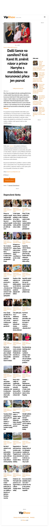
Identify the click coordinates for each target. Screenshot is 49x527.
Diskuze (7, 175)
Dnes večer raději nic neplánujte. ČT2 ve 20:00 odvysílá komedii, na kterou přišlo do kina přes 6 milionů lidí (17, 387)
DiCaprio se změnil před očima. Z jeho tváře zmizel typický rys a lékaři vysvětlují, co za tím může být (17, 252)
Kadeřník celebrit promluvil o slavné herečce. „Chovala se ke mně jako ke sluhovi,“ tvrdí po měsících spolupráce (8, 287)
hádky (14, 88)
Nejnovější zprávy (12, 47)
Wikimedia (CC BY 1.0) (11, 24)
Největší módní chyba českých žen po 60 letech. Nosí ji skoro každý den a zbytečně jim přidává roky (26, 285)
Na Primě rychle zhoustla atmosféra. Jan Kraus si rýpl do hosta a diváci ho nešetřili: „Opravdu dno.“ (26, 320)
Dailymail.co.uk (16, 171)
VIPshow (24, 520)
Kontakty (32, 517)
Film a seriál (25, 208)
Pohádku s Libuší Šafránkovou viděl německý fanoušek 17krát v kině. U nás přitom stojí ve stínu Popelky (26, 387)
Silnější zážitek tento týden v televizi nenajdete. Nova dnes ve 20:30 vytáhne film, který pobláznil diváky (26, 421)
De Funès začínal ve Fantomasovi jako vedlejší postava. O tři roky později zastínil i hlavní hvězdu (8, 353)
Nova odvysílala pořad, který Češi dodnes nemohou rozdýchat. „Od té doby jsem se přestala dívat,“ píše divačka (8, 388)
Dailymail (6, 108)
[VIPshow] (9, 18)
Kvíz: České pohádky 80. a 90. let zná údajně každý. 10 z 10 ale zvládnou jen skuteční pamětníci (8, 319)
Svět (23, 211)
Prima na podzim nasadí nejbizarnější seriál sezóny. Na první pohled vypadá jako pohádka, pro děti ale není (8, 221)
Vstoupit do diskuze (9, 180)
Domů (5, 47)
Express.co (9, 171)
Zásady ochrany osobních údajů (21, 517)
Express (11, 146)
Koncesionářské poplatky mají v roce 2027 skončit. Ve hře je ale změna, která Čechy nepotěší (26, 484)
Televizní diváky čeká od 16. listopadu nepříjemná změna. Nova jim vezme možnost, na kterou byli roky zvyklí (26, 454)
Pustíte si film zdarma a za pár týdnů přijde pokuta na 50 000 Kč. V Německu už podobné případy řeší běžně (17, 286)
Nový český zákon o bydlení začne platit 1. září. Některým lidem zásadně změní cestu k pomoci (17, 419)
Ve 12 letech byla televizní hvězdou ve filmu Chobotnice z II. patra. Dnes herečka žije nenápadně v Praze (7, 253)
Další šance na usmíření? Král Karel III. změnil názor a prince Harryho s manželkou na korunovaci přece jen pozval (17, 65)
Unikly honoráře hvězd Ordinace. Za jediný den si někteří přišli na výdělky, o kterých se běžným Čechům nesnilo (7, 488)
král (22, 88)
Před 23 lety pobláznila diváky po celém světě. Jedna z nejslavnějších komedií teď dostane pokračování (26, 221)
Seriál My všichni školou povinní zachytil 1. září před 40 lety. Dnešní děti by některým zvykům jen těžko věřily (26, 253)
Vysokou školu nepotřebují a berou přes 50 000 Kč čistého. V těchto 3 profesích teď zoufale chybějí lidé (8, 421)
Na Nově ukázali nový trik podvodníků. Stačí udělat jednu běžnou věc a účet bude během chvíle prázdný (8, 454)
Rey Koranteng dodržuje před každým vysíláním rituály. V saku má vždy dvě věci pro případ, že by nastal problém (26, 354)
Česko (5, 208)
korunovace (18, 88)
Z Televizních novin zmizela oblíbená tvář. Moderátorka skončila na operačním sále (17, 353)
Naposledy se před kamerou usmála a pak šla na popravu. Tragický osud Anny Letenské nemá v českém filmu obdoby (17, 454)
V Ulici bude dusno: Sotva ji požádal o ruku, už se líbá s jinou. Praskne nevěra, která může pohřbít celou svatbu (17, 220)
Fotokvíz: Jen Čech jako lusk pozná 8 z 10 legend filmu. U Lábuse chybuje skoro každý (17, 484)
